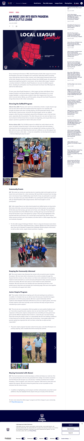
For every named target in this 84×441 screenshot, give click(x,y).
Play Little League (48, 3)
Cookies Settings (65, 438)
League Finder (59, 3)
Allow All (71, 425)
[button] (61, 157)
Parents (24, 3)
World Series (37, 3)
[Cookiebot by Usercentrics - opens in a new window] (8, 439)
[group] (6, 181)
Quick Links (11, 3)
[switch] (35, 439)
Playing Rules (68, 3)
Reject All (71, 432)
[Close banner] (82, 423)
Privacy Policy (33, 430)
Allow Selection (70, 428)
